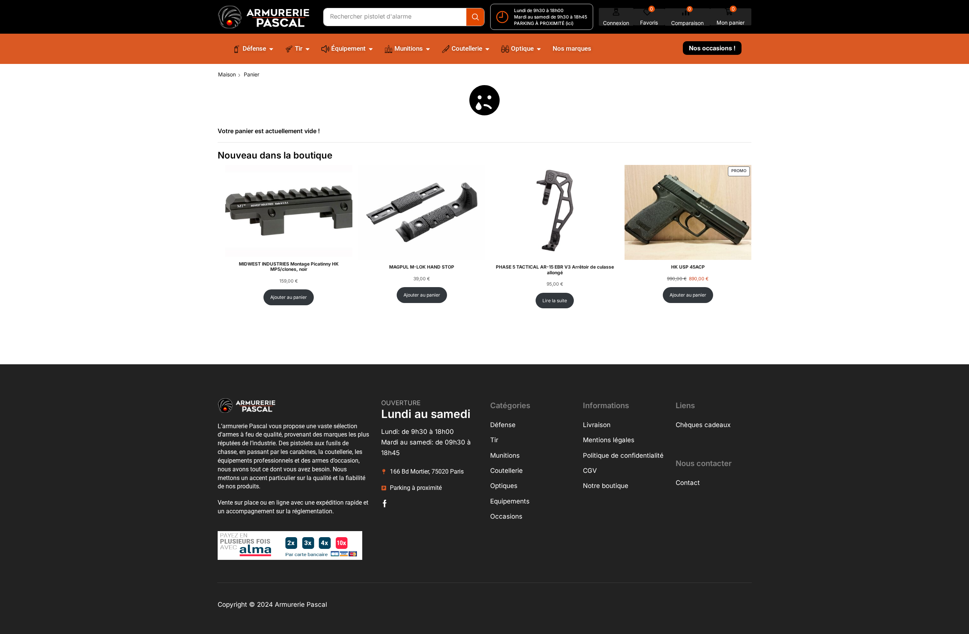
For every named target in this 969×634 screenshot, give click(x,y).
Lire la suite (554, 300)
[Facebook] (384, 503)
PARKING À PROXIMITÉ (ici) (543, 23)
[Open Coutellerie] (487, 49)
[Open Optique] (539, 49)
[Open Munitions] (428, 49)
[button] (616, 17)
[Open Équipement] (371, 49)
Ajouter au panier (288, 297)
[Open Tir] (307, 49)
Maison (227, 74)
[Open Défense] (271, 49)
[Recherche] (475, 17)
